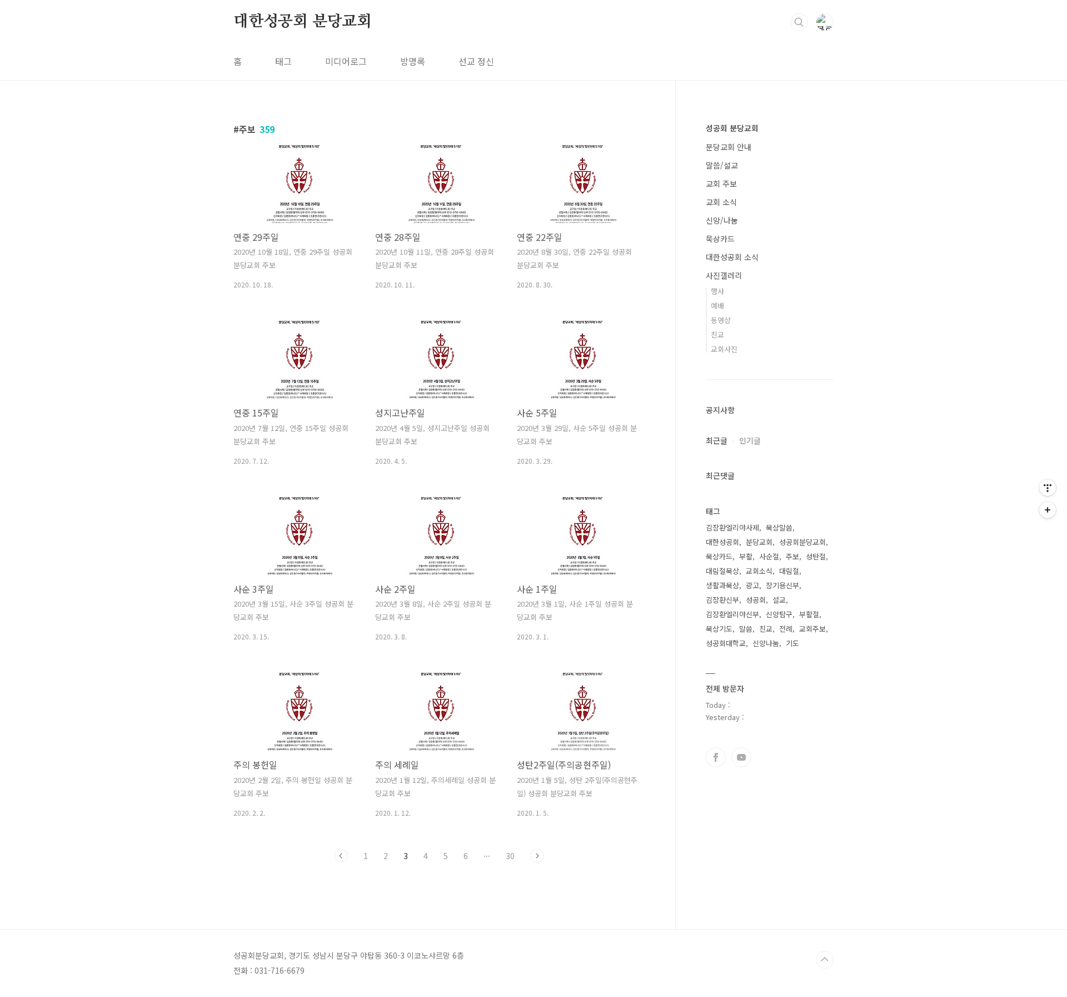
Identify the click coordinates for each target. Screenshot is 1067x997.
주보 (792, 556)
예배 (717, 305)
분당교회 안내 (728, 146)
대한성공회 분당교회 (302, 21)
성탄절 (816, 556)
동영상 (721, 320)
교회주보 (812, 628)
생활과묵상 (722, 585)
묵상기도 (719, 628)
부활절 (809, 614)
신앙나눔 (765, 643)
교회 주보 (721, 183)
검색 (799, 22)
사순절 (769, 556)
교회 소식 (721, 201)
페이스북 (716, 757)
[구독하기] (1047, 510)
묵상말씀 (779, 527)
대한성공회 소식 (732, 256)
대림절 (789, 571)
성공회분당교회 (802, 542)
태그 (283, 61)
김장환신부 (722, 599)
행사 (717, 291)
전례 (785, 628)
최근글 (716, 440)
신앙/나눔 (722, 220)
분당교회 (759, 542)
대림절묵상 (722, 571)
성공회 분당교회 (732, 127)
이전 (341, 855)
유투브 (741, 757)
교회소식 (759, 571)
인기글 (750, 440)
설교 (779, 599)
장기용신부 (782, 585)
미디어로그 (346, 61)
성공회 (756, 599)
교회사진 (724, 349)
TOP (825, 960)
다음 (537, 855)
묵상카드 (720, 238)
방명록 (412, 61)
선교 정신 (476, 61)
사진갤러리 (724, 275)
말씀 (745, 628)
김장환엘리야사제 (732, 527)
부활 (745, 556)
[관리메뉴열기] (1047, 487)
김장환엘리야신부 (732, 614)
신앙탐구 (779, 614)
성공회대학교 (726, 643)
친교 (717, 334)
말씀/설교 (722, 165)
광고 (752, 585)
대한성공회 (722, 542)
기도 (792, 643)
